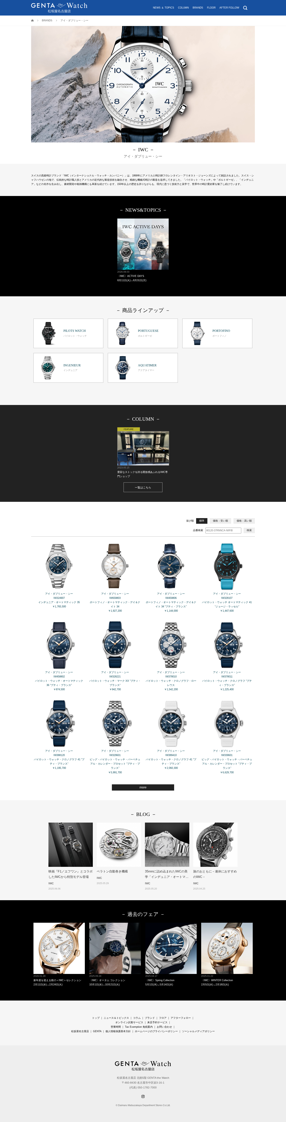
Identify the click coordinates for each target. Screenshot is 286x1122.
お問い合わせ (164, 1026)
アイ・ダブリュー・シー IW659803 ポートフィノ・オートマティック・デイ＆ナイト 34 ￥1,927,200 (115, 602)
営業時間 (116, 1026)
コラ (135, 1017)
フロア (163, 1017)
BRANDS (198, 7)
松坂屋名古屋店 (80, 1031)
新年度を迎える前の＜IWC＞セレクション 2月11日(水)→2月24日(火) (57, 980)
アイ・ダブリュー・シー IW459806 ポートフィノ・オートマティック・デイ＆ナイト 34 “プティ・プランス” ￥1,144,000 (171, 602)
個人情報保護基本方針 (118, 1031)
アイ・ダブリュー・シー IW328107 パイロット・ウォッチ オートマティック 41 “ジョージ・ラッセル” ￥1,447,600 (227, 602)
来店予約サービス (157, 1022)
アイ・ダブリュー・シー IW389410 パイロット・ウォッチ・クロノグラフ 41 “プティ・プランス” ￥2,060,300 (171, 759)
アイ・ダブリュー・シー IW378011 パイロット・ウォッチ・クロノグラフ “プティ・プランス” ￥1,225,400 (227, 681)
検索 (249, 530)
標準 (201, 520)
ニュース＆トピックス (116, 1017)
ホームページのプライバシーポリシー (156, 1031)
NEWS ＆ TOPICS (163, 7)
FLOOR (211, 7)
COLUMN (183, 7)
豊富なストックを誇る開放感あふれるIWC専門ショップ (142, 472)
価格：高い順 (244, 520)
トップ (96, 1017)
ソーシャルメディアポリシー (198, 1031)
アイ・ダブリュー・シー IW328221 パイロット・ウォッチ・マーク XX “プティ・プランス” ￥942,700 (115, 681)
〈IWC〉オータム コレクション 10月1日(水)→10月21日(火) (107, 980)
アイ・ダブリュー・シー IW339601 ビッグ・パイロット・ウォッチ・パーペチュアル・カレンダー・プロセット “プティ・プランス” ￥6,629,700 (227, 761)
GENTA (97, 1031)
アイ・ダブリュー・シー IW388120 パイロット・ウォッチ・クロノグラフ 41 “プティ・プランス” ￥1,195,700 (59, 759)
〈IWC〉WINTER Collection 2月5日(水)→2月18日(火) (217, 980)
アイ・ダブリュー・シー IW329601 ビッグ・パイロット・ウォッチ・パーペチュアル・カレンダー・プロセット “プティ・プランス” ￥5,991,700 (115, 761)
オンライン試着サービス (129, 1022)
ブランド (150, 1017)
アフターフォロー (181, 1017)
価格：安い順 (220, 520)
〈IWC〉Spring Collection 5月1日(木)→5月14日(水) (159, 980)
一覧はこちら (143, 487)
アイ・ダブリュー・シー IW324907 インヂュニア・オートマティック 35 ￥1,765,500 (59, 600)
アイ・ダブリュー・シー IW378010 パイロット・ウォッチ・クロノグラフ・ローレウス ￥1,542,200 (171, 681)
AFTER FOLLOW (229, 7)
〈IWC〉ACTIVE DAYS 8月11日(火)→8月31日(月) (131, 276)
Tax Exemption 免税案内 (139, 1026)
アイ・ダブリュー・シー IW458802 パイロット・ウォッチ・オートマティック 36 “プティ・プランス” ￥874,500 (59, 681)
